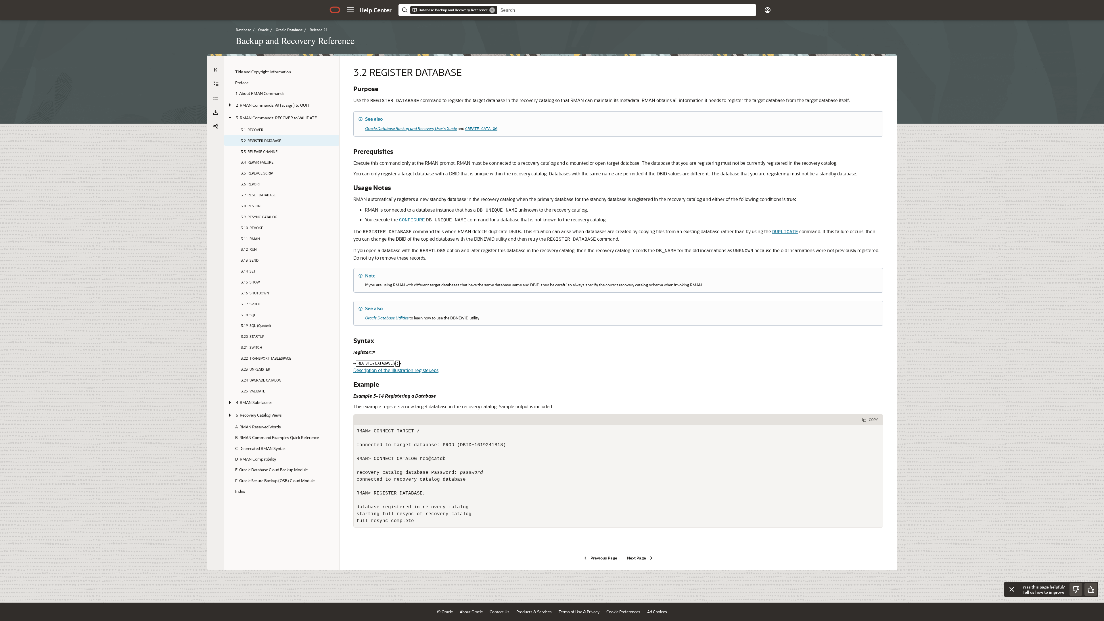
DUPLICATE (785, 232)
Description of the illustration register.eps (395, 370)
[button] (350, 9)
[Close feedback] (1011, 589)
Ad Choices (657, 611)
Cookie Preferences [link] (623, 611)
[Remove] (492, 10)
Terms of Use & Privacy (579, 611)
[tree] (281, 281)
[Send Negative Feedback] (1076, 589)
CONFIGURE (412, 220)
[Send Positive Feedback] (1090, 589)
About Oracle (471, 611)
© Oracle (445, 611)
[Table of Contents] (215, 70)
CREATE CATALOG (481, 129)
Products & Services (534, 611)
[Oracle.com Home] (335, 10)
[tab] (606, 420)
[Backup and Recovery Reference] (215, 98)
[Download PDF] (215, 112)
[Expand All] (215, 83)
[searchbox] (627, 10)
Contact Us (499, 611)
